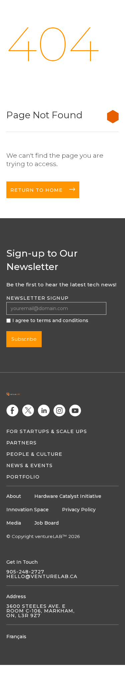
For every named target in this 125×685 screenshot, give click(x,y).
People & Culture (34, 454)
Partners (21, 442)
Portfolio (23, 476)
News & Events (29, 465)
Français (16, 636)
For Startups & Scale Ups (46, 431)
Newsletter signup (37, 298)
